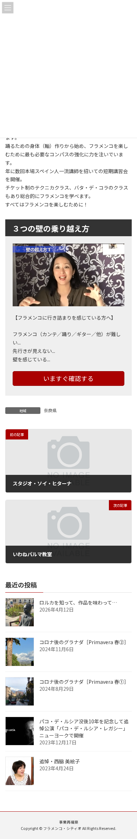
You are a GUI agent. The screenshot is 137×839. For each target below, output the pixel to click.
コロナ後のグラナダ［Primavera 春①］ (84, 681)
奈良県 (50, 410)
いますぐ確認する (68, 378)
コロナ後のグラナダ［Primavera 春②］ (84, 642)
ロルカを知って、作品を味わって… (78, 602)
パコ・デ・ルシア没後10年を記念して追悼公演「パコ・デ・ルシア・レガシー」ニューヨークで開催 (84, 728)
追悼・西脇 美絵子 (59, 761)
